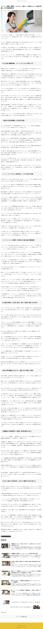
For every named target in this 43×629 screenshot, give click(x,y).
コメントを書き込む (21, 616)
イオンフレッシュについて (6, 536)
